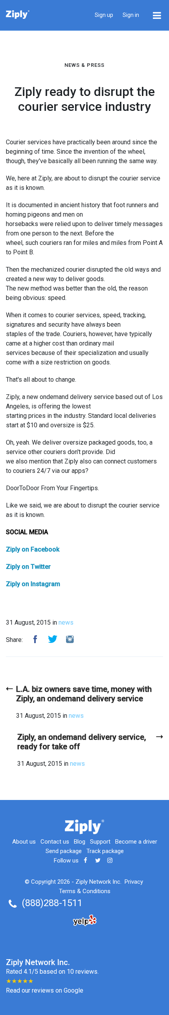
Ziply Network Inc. (98, 881)
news (66, 622)
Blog (79, 841)
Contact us (54, 841)
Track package (105, 851)
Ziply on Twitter (28, 566)
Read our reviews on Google (44, 990)
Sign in (131, 15)
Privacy (134, 881)
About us (24, 841)
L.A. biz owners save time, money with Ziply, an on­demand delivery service (84, 693)
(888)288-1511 (52, 902)
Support (100, 841)
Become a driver (136, 841)
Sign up (104, 15)
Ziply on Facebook (32, 549)
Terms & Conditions (84, 891)
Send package (64, 851)
